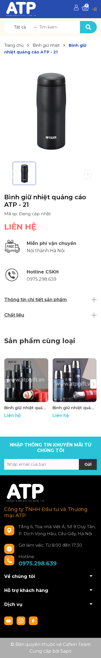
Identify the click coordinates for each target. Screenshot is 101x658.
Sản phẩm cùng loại (39, 341)
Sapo (66, 651)
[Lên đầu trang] (91, 648)
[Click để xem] (50, 111)
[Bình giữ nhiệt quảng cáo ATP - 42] (26, 380)
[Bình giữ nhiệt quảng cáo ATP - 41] (74, 380)
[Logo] (21, 9)
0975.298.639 (38, 563)
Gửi (87, 464)
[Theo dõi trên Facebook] (33, 620)
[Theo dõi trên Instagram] (22, 620)
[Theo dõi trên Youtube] (9, 620)
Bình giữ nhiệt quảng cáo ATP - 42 (26, 407)
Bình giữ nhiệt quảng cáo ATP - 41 (74, 407)
